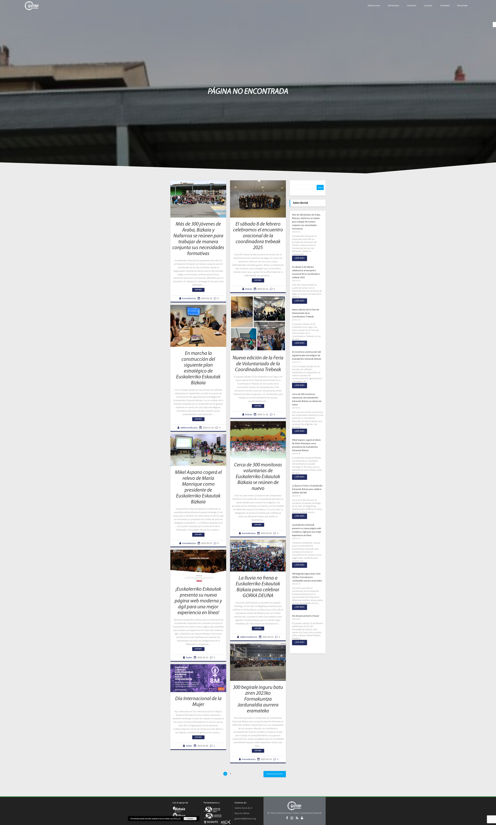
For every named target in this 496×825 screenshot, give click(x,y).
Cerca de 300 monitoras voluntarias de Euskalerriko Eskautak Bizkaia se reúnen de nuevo (258, 477)
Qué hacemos (393, 6)
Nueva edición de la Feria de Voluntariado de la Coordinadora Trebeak (258, 363)
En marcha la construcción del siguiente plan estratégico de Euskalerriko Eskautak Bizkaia (306, 355)
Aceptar (190, 818)
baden (189, 657)
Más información (175, 819)
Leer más (198, 289)
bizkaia (248, 288)
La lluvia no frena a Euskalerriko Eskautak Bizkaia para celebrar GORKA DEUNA (307, 489)
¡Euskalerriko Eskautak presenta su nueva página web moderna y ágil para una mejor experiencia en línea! (198, 601)
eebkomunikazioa (188, 427)
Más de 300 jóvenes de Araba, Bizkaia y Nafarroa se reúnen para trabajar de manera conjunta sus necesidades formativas (306, 221)
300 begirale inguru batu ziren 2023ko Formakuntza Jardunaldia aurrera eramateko (258, 699)
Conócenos (411, 6)
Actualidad (444, 6)
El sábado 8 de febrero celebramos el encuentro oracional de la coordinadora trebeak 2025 (258, 236)
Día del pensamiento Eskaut (305, 615)
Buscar (320, 187)
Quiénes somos (374, 6)
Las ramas (428, 6)
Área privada (462, 6)
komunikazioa (189, 298)
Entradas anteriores (274, 774)
